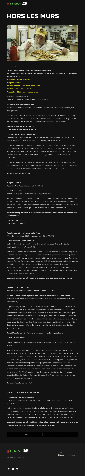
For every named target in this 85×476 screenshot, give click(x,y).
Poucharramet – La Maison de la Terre (23, 86)
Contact (61, 452)
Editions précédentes (66, 455)
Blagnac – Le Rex (14, 82)
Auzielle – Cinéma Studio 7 (18, 79)
